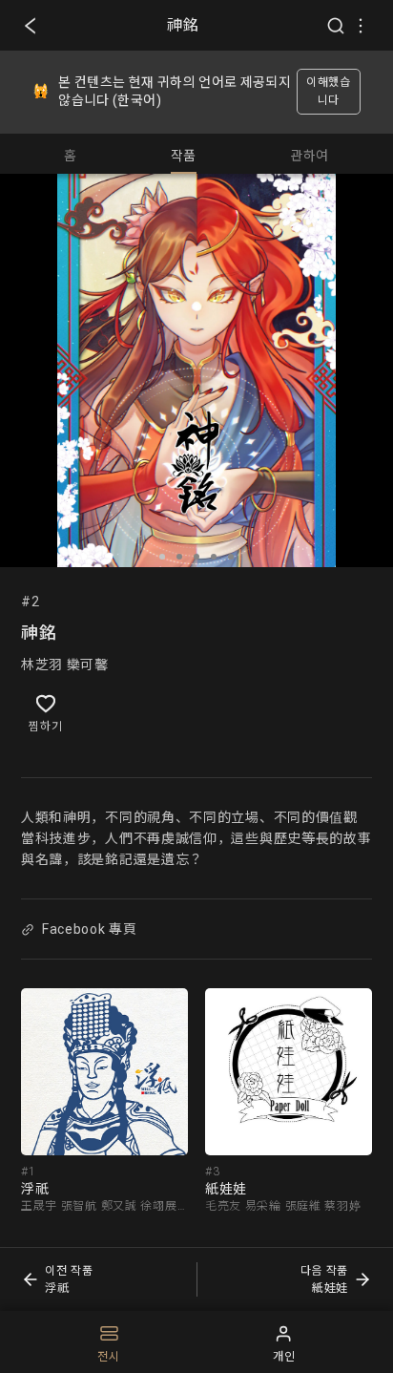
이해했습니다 (328, 91)
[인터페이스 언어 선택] (360, 25)
